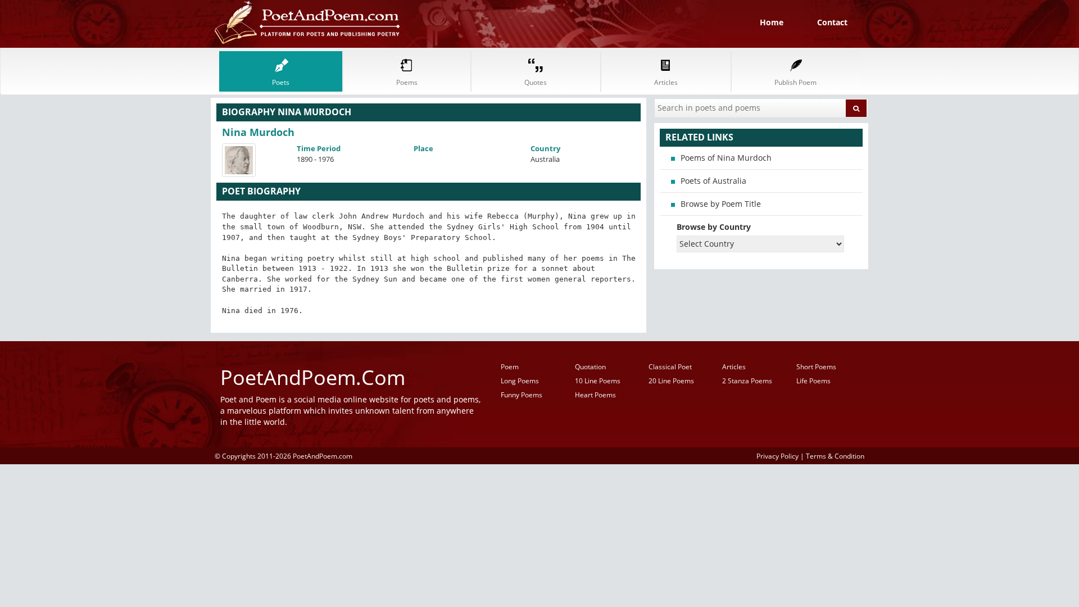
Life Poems (813, 381)
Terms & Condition (835, 455)
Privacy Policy (777, 455)
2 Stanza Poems (747, 381)
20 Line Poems (671, 381)
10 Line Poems (597, 381)
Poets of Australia (713, 180)
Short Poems (816, 367)
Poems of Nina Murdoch (726, 157)
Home (771, 22)
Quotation (590, 367)
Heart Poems (595, 395)
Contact (832, 22)
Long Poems (520, 381)
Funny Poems (521, 395)
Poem (510, 367)
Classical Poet (670, 367)
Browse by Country (714, 226)
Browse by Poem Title (721, 203)
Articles (734, 367)
